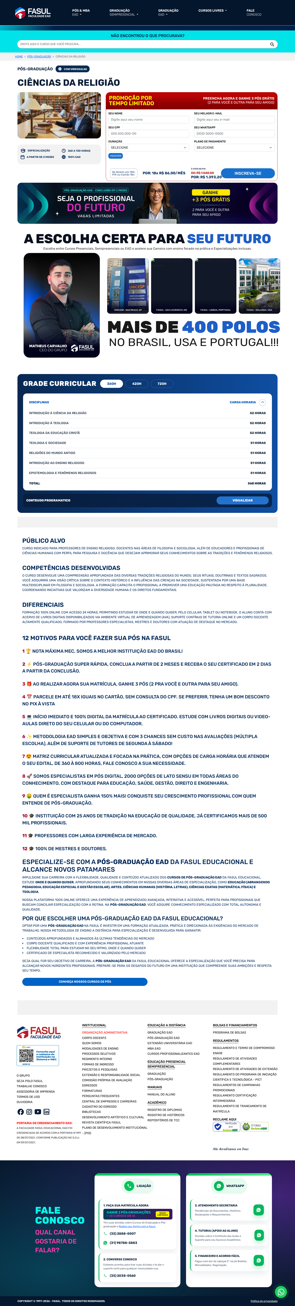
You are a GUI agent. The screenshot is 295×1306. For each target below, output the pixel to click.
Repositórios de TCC (164, 1120)
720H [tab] (162, 384)
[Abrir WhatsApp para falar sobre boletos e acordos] (259, 1260)
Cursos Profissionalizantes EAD (173, 1054)
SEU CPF (114, 127)
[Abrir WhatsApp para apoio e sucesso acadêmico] (259, 1235)
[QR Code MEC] (38, 1058)
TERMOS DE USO (28, 1097)
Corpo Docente (94, 1038)
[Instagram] (29, 1111)
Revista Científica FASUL (101, 1122)
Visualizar (243, 500)
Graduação (157, 1074)
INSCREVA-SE (248, 173)
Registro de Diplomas (165, 1110)
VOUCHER (115, 155)
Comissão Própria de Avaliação (107, 1080)
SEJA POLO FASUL (30, 1081)
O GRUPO (23, 1075)
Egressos (89, 1085)
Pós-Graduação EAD (164, 1038)
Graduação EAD (160, 1032)
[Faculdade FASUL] (33, 12)
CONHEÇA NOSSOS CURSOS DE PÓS (85, 981)
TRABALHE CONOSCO (32, 1086)
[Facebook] (21, 1111)
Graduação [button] (122, 12)
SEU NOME (115, 113)
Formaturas (92, 1091)
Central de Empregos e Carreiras (109, 1101)
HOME (19, 56)
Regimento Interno (97, 1059)
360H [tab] (111, 384)
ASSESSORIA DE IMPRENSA (36, 1091)
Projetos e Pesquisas (99, 1069)
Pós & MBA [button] (81, 12)
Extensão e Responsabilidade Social (111, 1075)
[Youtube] (38, 1111)
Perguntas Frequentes (100, 1096)
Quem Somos (91, 1043)
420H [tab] (136, 384)
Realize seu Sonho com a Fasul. (137, 1226)
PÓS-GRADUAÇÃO (39, 56)
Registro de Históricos (166, 1115)
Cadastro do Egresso (99, 1106)
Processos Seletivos (99, 1054)
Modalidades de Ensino (100, 1048)
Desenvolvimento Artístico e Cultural (113, 1117)
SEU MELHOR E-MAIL (208, 113)
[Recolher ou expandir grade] (262, 402)
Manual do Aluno (161, 1094)
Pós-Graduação (160, 1079)
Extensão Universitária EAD (170, 1043)
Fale (254, 12)
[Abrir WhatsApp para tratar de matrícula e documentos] (258, 1209)
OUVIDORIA (25, 1102)
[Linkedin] (46, 1111)
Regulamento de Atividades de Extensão (245, 1069)
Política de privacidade (264, 1301)
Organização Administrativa (104, 1032)
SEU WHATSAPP (204, 127)
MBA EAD (154, 1048)
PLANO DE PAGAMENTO (210, 141)
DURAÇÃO (115, 141)
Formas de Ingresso (98, 1064)
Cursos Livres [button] (211, 10)
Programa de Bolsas (229, 1032)
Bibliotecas (91, 1112)
